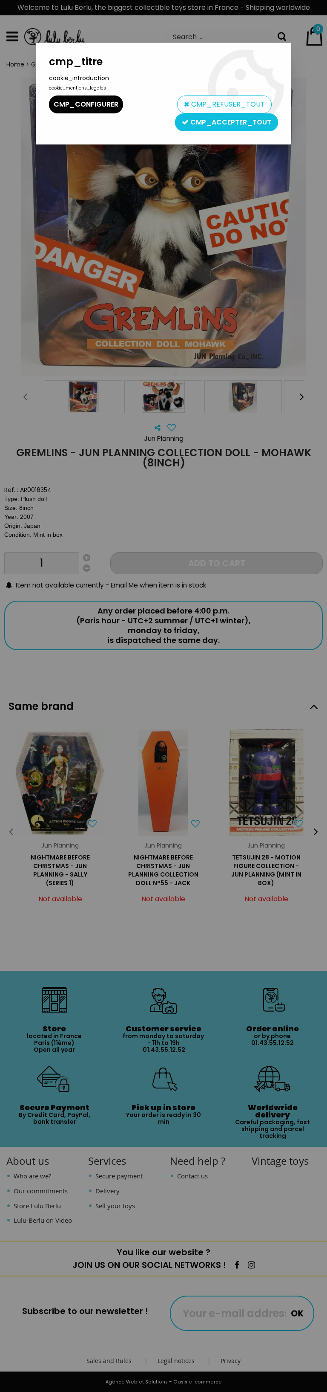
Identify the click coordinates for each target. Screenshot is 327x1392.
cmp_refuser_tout (227, 104)
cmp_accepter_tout (230, 122)
